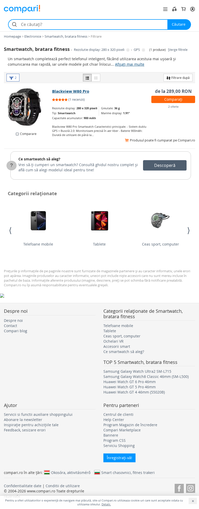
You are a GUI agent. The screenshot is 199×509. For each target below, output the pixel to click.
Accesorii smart (116, 346)
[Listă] (87, 78)
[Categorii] (165, 9)
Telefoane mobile (38, 244)
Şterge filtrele (178, 50)
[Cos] (183, 9)
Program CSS (114, 440)
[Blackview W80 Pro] (28, 107)
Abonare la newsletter (23, 419)
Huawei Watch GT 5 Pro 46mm (129, 386)
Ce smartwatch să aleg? (39, 159)
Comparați (173, 99)
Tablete (99, 244)
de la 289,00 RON (173, 91)
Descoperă (164, 165)
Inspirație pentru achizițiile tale (31, 424)
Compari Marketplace (122, 429)
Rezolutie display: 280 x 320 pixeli (99, 49)
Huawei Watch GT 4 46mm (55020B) (134, 392)
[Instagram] (190, 487)
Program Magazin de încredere (130, 424)
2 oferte (173, 106)
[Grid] (95, 78)
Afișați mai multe (129, 64)
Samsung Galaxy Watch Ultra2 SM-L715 (137, 371)
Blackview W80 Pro (70, 91)
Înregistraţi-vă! (119, 457)
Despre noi (13, 320)
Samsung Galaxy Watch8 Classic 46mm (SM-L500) (146, 376)
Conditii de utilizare (63, 485)
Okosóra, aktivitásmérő (70, 472)
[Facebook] (179, 487)
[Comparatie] (174, 9)
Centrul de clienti (118, 414)
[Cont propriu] (192, 9)
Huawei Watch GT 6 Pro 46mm (129, 381)
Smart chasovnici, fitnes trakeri (128, 472)
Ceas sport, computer (160, 244)
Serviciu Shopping (119, 445)
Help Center (113, 419)
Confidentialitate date (22, 485)
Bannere (110, 435)
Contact (10, 325)
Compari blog (15, 330)
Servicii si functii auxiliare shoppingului (38, 414)
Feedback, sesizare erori (25, 429)
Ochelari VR (113, 341)
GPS (137, 49)
